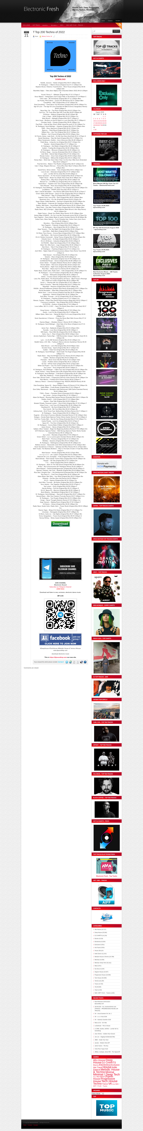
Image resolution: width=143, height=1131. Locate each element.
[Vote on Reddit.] (74, 662)
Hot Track (36, 25)
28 (102, 125)
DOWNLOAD (60, 79)
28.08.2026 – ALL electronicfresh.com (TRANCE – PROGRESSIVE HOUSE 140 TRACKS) (106, 1008)
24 (94, 125)
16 (105, 121)
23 (105, 123)
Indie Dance (98, 953)
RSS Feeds (118, 26)
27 (100, 125)
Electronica (98, 941)
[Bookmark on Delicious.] (81, 662)
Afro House (98, 929)
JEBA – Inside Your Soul (101, 1040)
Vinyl (62, 25)
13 (100, 121)
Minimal (44, 36)
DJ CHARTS (98, 935)
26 (98, 125)
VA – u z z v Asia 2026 (101, 1016)
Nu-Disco (97, 969)
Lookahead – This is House (102, 1025)
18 (96, 123)
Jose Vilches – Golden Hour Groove (105, 1034)
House (45, 25)
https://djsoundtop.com (58, 657)
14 (102, 121)
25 (96, 125)
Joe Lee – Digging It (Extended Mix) (105, 1037)
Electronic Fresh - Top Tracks (106, 876)
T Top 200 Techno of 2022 (49, 32)
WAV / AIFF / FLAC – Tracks (74, 25)
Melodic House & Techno (102, 956)
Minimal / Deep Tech (100, 962)
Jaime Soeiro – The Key (101, 1046)
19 (98, 123)
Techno (54, 25)
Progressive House (100, 975)
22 (103, 123)
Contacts (110, 20)
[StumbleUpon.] (70, 662)
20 (100, 123)
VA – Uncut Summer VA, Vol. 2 (103, 1013)
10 (94, 121)
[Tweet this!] (67, 662)
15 (103, 121)
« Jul (94, 129)
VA (51, 36)
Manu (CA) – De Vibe (101, 1022)
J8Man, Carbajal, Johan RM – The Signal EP (107, 1052)
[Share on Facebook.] (85, 662)
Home (103, 20)
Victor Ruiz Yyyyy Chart (101, 1049)
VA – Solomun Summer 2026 (103, 1019)
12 (98, 121)
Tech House (98, 978)
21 (102, 123)
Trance (97, 984)
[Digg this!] (78, 662)
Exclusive (26, 25)
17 (94, 123)
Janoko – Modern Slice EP (102, 1043)
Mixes (96, 966)
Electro (97, 938)
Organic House (99, 972)
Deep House (98, 932)
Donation (118, 20)
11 (96, 121)
